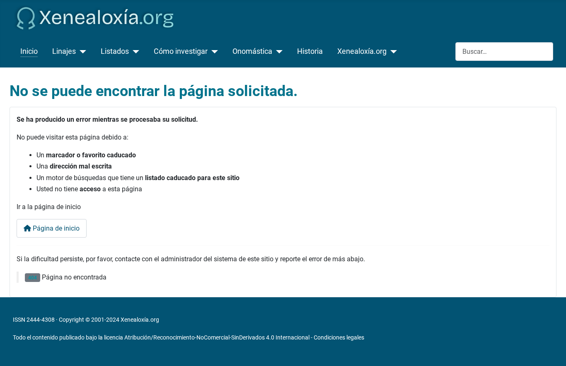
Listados (115, 51)
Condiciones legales (339, 337)
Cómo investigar (181, 51)
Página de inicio (55, 228)
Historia (310, 51)
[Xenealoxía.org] (392, 51)
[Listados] (134, 51)
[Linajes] (81, 51)
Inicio (29, 51)
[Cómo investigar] (213, 51)
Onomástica (252, 51)
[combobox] (504, 51)
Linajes (64, 51)
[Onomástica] (277, 51)
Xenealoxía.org (362, 51)
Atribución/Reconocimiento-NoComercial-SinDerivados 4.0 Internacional (217, 337)
